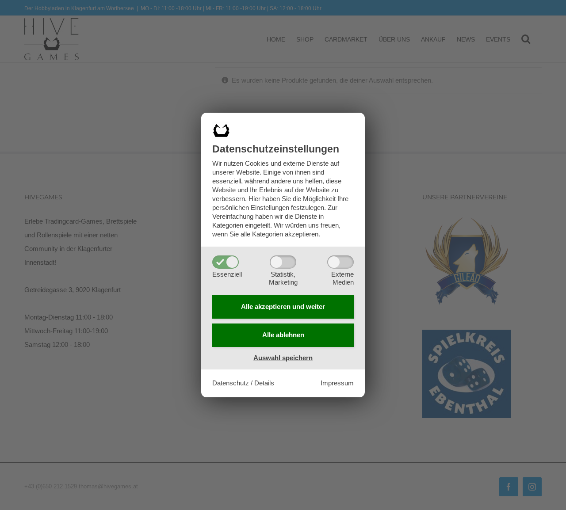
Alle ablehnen (283, 335)
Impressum (337, 383)
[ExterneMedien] (340, 262)
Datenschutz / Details (243, 383)
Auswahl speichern (283, 358)
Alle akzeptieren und (283, 306)
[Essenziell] (225, 262)
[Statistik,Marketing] (283, 262)
